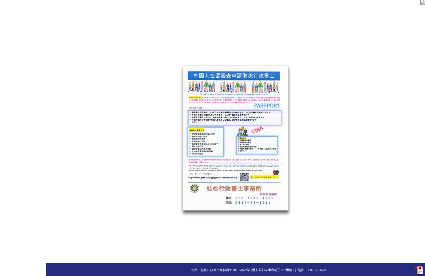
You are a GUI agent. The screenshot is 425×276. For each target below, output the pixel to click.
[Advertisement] (23, 86)
